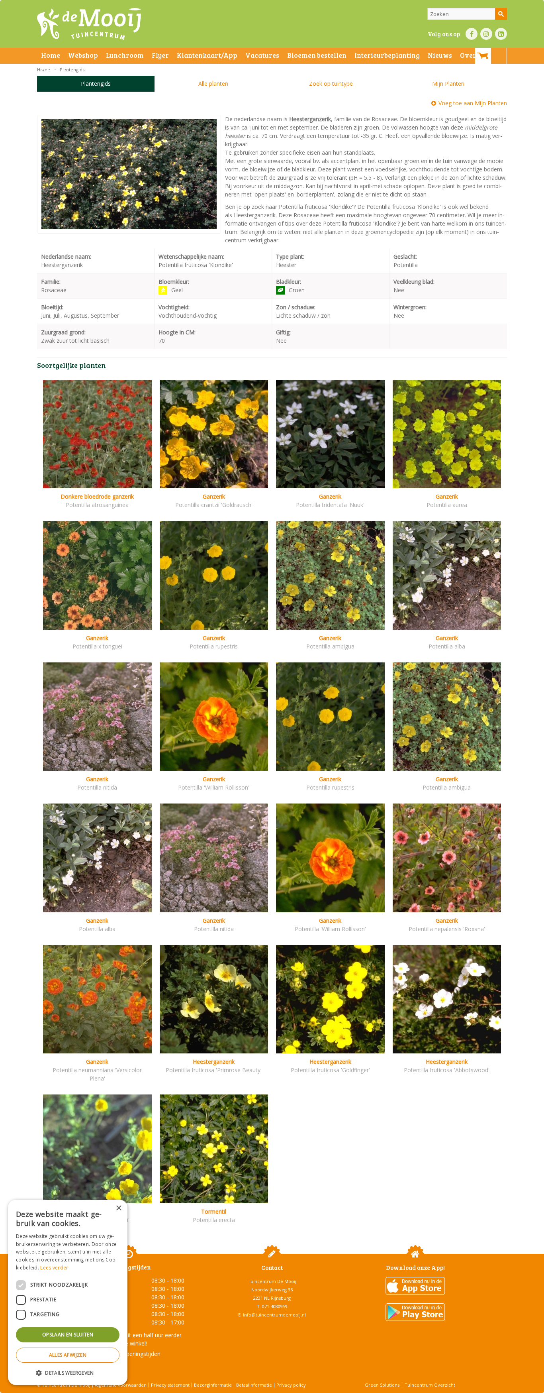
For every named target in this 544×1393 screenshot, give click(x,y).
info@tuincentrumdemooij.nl (274, 1315)
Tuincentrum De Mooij (272, 1281)
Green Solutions (382, 1385)
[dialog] (67, 1292)
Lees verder (54, 1267)
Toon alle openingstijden (128, 1354)
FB (471, 34)
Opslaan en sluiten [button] (67, 1334)
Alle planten (213, 83)
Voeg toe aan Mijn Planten (472, 103)
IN (486, 34)
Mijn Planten (448, 83)
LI (501, 34)
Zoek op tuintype (331, 83)
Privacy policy (291, 1385)
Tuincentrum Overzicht (430, 1385)
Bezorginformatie (213, 1385)
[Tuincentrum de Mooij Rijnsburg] (89, 24)
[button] (67, 1372)
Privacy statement (170, 1385)
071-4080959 (275, 1306)
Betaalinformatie (254, 1385)
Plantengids (96, 83)
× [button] (118, 1208)
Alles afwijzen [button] (68, 1355)
